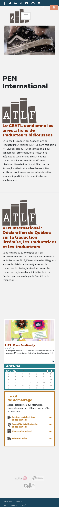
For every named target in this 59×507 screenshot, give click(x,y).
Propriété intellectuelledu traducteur (25, 425)
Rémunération (19, 438)
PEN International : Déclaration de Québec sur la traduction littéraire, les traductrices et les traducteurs (29, 237)
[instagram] (21, 3)
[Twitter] (10, 3)
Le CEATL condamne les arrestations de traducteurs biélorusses (27, 130)
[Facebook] (5, 3)
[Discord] (33, 3)
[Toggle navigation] (26, 16)
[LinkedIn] (15, 3)
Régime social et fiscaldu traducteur (24, 418)
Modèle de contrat (22, 431)
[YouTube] (26, 3)
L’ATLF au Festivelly (20, 345)
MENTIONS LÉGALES (12, 501)
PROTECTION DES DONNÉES (16, 505)
